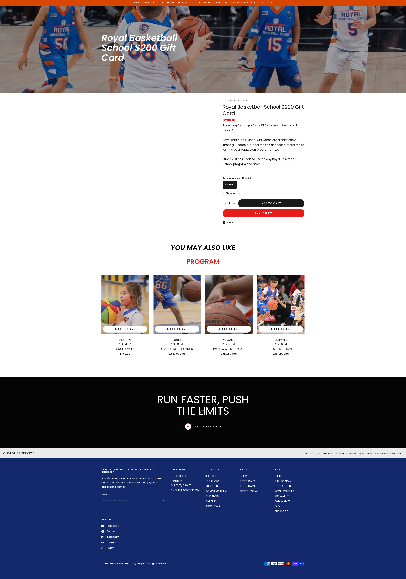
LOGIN (278, 476)
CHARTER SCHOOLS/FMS (186, 490)
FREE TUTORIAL (249, 491)
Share (230, 222)
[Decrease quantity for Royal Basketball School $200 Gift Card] (225, 203)
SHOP (243, 476)
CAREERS (210, 501)
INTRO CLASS (179, 476)
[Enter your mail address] (163, 501)
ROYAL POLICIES (284, 491)
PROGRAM (203, 261)
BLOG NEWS (212, 506)
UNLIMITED (281, 340)
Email (104, 494)
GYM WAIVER (283, 501)
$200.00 (229, 184)
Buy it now (263, 213)
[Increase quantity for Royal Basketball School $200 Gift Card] (234, 203)
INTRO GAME (247, 486)
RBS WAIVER (282, 496)
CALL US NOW (283, 481)
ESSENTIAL (125, 340)
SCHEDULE (211, 476)
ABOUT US (211, 486)
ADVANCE (229, 340)
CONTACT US (283, 486)
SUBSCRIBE (281, 511)
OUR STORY (212, 496)
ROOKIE (177, 340)
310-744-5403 (351, 453)
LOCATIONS (212, 481)
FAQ (277, 506)
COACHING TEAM (216, 491)
